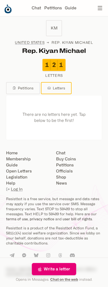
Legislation (16, 177)
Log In (17, 189)
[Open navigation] (100, 8)
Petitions (53, 8)
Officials (64, 171)
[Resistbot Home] (8, 12)
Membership (18, 159)
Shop (61, 177)
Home (12, 153)
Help (10, 183)
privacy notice (42, 219)
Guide (70, 8)
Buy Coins (66, 159)
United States (29, 42)
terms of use (17, 219)
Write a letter (57, 269)
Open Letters (19, 171)
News (61, 183)
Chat (36, 8)
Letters (59, 88)
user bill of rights (77, 219)
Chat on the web (64, 279)
